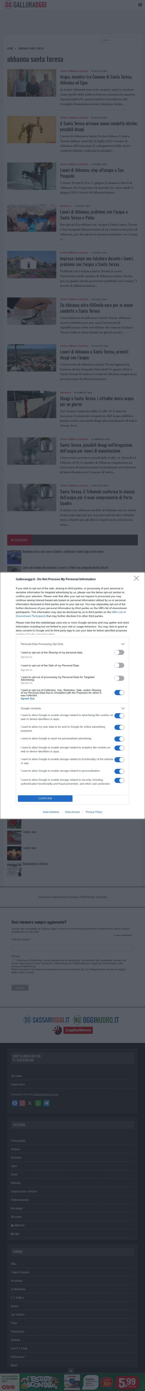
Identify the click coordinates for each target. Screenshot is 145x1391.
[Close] (137, 579)
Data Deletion (51, 811)
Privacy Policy (94, 811)
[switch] (119, 652)
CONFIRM (45, 798)
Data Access (72, 811)
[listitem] (72, 644)
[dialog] (72, 695)
